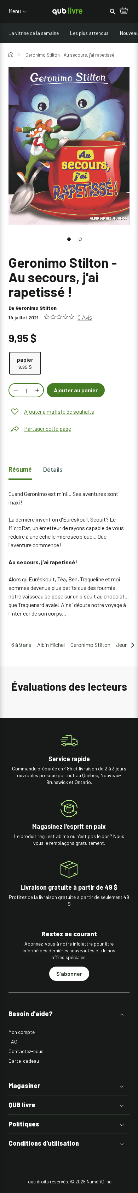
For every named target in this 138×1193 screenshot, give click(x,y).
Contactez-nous (26, 1051)
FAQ (12, 1041)
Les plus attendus (89, 33)
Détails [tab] (53, 469)
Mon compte (21, 1032)
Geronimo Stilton (36, 308)
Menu (14, 11)
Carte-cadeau (23, 1061)
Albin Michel (51, 644)
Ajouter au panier (76, 390)
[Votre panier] (124, 11)
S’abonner (69, 973)
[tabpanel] (69, 554)
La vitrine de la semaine (33, 33)
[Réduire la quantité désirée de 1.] (15, 390)
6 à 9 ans (21, 644)
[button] (69, 239)
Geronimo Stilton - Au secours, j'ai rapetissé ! (70, 55)
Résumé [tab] (20, 469)
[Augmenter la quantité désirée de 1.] (38, 390)
